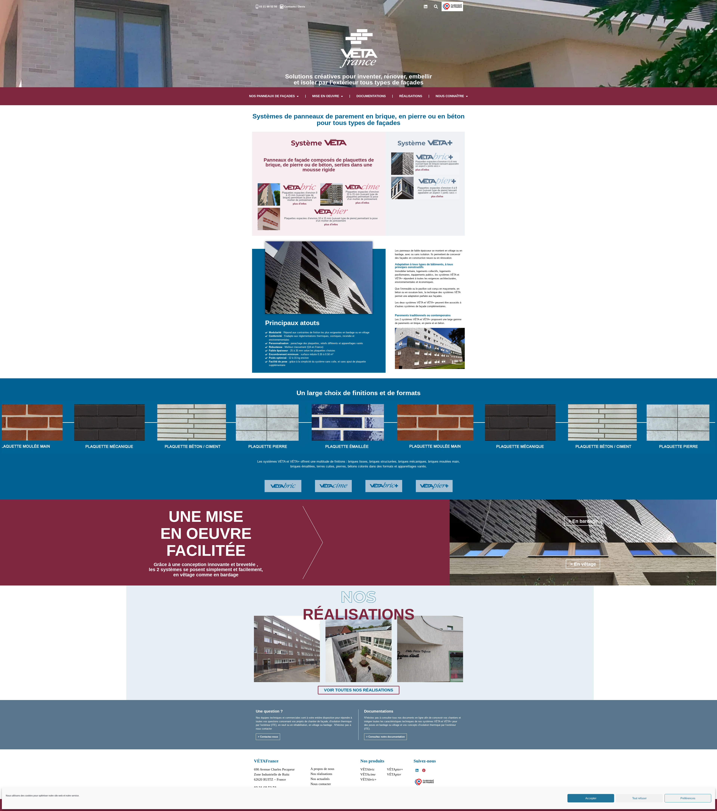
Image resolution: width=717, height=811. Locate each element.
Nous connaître (450, 96)
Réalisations (410, 96)
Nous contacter (321, 784)
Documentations (371, 96)
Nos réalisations (321, 774)
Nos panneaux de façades (272, 96)
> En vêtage (583, 564)
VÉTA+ (368, 779)
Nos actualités (320, 779)
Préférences (687, 798)
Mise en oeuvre (325, 96)
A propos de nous (322, 769)
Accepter (590, 798)
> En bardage (583, 521)
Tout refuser (639, 798)
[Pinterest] (423, 770)
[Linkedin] (425, 7)
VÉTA (367, 769)
